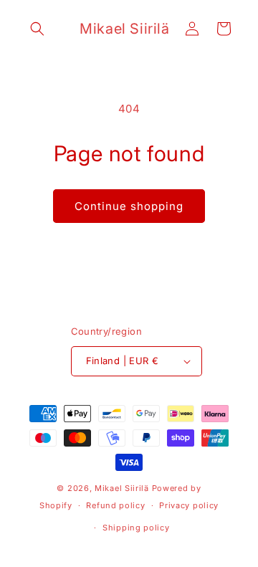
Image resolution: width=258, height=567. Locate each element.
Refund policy (115, 505)
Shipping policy (136, 528)
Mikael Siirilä (122, 488)
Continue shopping (129, 206)
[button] (37, 28)
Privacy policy (189, 505)
